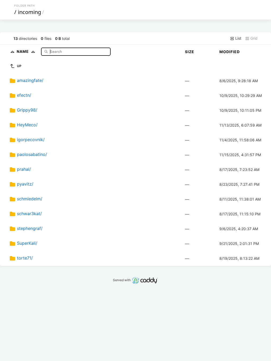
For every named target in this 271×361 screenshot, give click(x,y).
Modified (229, 51)
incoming (29, 12)
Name (23, 51)
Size (189, 51)
